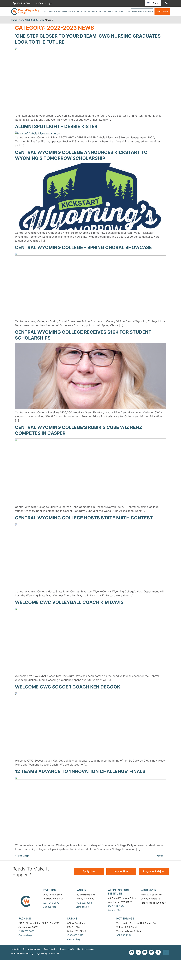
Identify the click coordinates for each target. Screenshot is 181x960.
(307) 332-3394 (84, 902)
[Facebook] (131, 952)
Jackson (24, 918)
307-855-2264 (123, 935)
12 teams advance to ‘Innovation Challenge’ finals (80, 771)
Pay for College (76, 11)
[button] (166, 3)
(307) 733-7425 (26, 931)
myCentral (15, 949)
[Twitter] (151, 952)
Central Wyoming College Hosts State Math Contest (84, 517)
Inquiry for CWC (67, 949)
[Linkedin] (158, 952)
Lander (81, 890)
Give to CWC (125, 11)
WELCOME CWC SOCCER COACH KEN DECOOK (67, 687)
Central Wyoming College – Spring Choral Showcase (83, 247)
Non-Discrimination (85, 949)
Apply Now (162, 11)
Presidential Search (142, 11)
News (22, 20)
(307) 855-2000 (51, 902)
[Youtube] (144, 952)
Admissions (61, 11)
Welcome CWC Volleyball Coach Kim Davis (69, 602)
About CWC (112, 11)
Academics (49, 11)
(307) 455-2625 (75, 935)
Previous (22, 855)
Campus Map (49, 906)
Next (161, 855)
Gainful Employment (31, 949)
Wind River (148, 890)
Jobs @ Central (50, 949)
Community (91, 11)
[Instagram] (138, 952)
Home (14, 20)
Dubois (72, 918)
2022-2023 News (35, 20)
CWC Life (102, 11)
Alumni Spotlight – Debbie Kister (56, 126)
